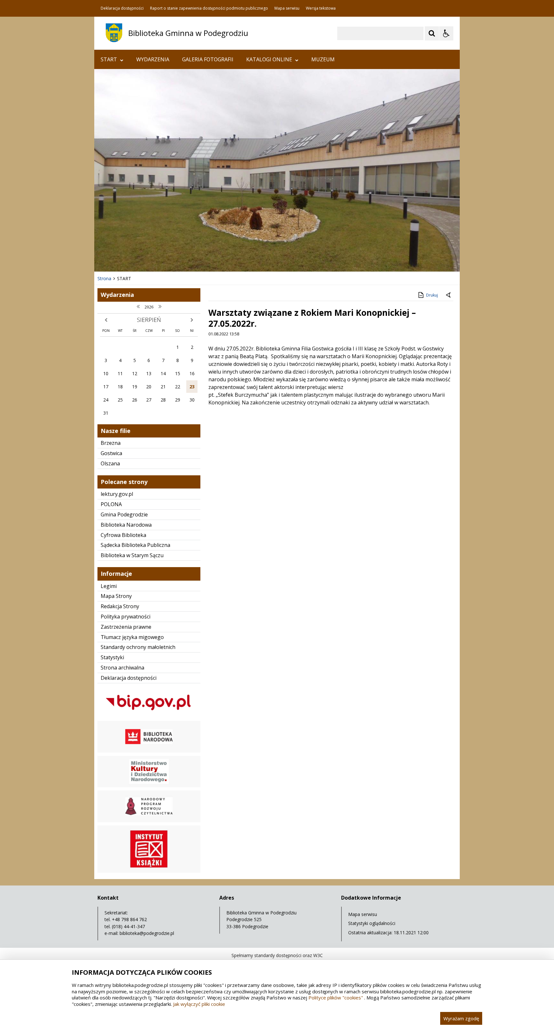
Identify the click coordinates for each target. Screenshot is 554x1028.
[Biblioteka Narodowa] (148, 751)
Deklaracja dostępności (122, 8)
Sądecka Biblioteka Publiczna (135, 545)
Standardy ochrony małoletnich (138, 647)
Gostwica (111, 453)
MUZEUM (323, 59)
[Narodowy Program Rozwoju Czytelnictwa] (148, 820)
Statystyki (112, 657)
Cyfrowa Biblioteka (123, 535)
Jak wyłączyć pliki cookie (199, 1004)
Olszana (110, 463)
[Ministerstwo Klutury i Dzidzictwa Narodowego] (148, 785)
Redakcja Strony (120, 606)
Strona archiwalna (122, 667)
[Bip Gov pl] (148, 716)
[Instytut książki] (148, 871)
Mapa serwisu (286, 8)
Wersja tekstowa (321, 8)
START (109, 59)
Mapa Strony (116, 596)
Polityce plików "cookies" (335, 997)
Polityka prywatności (125, 616)
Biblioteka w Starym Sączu (132, 555)
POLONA (111, 504)
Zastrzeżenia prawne (126, 626)
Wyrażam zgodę (461, 1018)
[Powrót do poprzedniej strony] (448, 295)
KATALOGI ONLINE (269, 59)
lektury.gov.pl (117, 493)
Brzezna (111, 442)
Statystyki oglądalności (371, 923)
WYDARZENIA (152, 59)
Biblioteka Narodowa (126, 524)
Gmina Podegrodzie (124, 514)
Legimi (109, 586)
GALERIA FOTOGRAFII (207, 59)
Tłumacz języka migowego (132, 637)
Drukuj (432, 295)
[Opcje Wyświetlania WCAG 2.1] (446, 33)
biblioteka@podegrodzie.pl (147, 933)
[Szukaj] (432, 33)
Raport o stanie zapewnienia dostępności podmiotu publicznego (209, 8)
